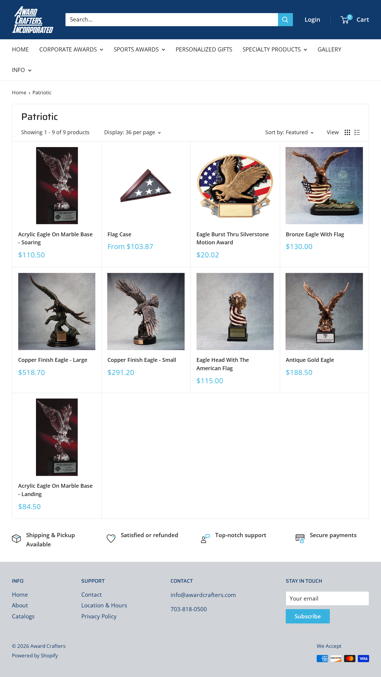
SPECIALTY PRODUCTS (272, 49)
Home (19, 92)
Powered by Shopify (35, 655)
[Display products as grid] (347, 132)
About (20, 605)
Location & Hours (104, 605)
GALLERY (329, 49)
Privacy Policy (99, 616)
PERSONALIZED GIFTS (204, 49)
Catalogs (23, 616)
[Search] (285, 19)
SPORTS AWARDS (136, 49)
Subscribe (308, 616)
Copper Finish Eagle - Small (141, 359)
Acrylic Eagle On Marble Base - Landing (55, 490)
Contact (91, 594)
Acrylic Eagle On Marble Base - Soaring (55, 238)
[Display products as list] (357, 132)
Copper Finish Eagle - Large (52, 359)
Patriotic (41, 92)
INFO (18, 70)
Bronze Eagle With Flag (315, 234)
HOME (20, 49)
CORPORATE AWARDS (68, 49)
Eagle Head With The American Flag (222, 364)
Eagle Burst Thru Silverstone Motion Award (232, 238)
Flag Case (119, 234)
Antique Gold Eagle (310, 359)
